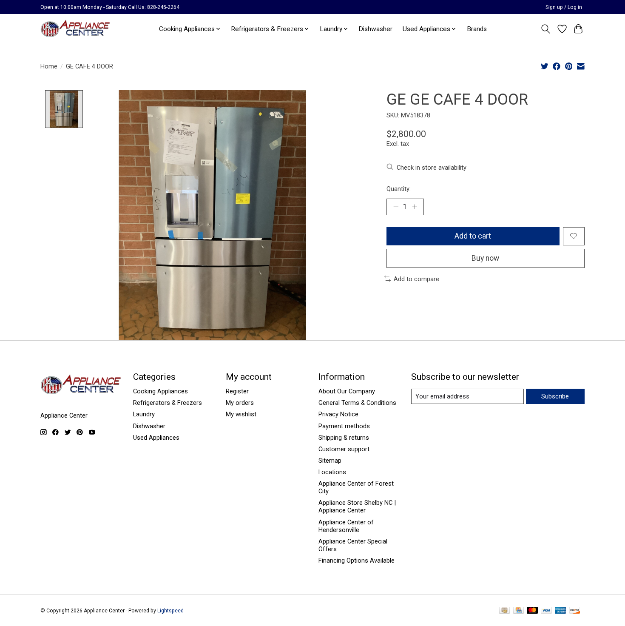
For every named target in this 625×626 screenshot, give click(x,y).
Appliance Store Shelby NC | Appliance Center (357, 506)
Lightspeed (170, 611)
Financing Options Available (356, 560)
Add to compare (416, 279)
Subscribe (555, 396)
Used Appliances (156, 437)
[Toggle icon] (546, 29)
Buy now (485, 258)
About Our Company (346, 391)
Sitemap (329, 460)
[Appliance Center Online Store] (75, 28)
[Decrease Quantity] (396, 207)
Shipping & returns (343, 437)
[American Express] (560, 611)
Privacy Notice (338, 414)
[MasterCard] (532, 611)
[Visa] (546, 611)
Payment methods (344, 426)
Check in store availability (431, 167)
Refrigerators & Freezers (167, 403)
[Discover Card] (574, 611)
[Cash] (504, 611)
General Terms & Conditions (357, 403)
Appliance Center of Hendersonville (346, 526)
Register (237, 391)
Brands (477, 29)
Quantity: (398, 189)
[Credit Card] (518, 611)
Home (48, 66)
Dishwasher (375, 29)
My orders (240, 403)
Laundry (144, 414)
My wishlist (241, 414)
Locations (332, 472)
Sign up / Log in (563, 7)
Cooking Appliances (160, 391)
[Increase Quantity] (414, 207)
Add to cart (473, 236)
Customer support (343, 449)
